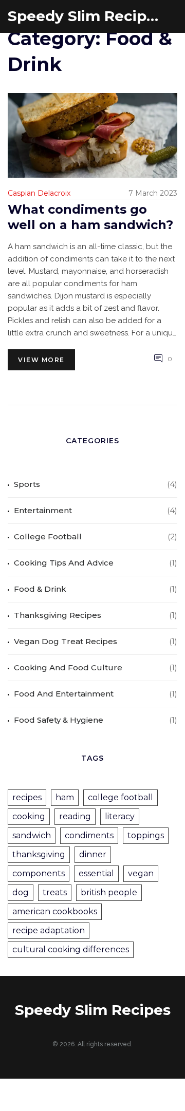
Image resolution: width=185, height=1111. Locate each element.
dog (20, 892)
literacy (120, 816)
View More (41, 360)
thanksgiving (38, 854)
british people (109, 892)
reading (75, 816)
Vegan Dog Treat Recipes (65, 641)
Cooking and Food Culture (68, 667)
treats (55, 892)
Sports (27, 484)
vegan (141, 873)
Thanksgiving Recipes (57, 615)
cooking (28, 816)
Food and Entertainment (64, 694)
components (38, 873)
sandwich (31, 835)
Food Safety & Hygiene (58, 720)
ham (64, 797)
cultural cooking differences (70, 949)
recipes (27, 797)
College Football (48, 536)
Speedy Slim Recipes (85, 16)
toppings (145, 835)
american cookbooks (54, 911)
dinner (92, 854)
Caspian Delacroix (39, 193)
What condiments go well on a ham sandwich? (90, 217)
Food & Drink (40, 589)
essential (96, 873)
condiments (89, 835)
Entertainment (43, 510)
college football (120, 797)
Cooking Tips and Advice (64, 563)
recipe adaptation (48, 930)
